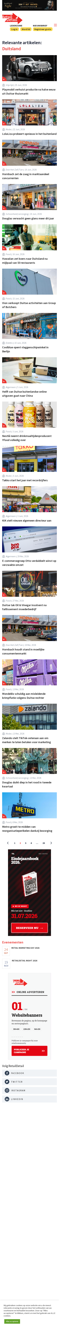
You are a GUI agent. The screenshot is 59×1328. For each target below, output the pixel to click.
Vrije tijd (9, 85)
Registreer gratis (42, 29)
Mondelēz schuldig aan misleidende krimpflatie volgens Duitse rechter (24, 696)
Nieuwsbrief (40, 25)
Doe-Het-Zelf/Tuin (14, 169)
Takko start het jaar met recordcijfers (25, 480)
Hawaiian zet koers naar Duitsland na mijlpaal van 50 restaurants (25, 260)
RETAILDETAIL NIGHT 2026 (24, 960)
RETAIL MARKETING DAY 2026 (25, 947)
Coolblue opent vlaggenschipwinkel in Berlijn (25, 349)
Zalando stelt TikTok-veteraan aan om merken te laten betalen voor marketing (26, 740)
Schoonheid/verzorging (17, 213)
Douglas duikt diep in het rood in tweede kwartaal (26, 784)
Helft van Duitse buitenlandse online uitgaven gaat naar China (24, 393)
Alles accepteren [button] (12, 1321)
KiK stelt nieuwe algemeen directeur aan (26, 520)
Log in (14, 29)
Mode (8, 129)
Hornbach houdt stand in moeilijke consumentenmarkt (23, 651)
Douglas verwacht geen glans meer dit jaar (28, 218)
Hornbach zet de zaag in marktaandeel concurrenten (25, 176)
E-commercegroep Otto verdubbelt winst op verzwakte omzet (29, 563)
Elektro (9, 342)
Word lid (26, 29)
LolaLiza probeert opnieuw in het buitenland (29, 134)
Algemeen (11, 387)
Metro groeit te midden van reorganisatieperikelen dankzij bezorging (27, 828)
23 (44, 843)
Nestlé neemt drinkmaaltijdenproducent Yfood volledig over (27, 438)
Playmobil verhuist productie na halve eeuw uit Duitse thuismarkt (29, 91)
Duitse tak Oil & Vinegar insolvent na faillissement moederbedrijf (24, 607)
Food (8, 254)
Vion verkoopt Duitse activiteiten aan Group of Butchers (29, 305)
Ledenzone (16, 25)
